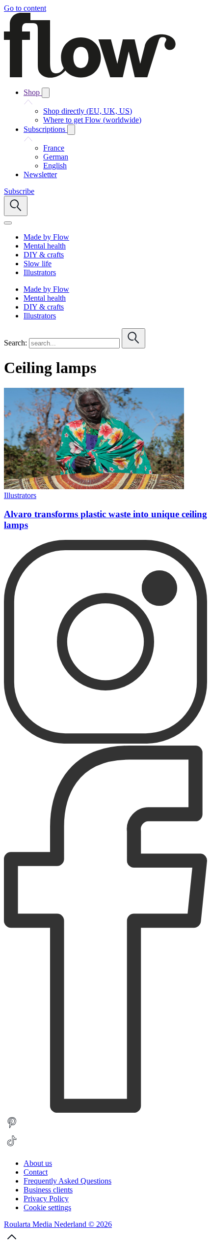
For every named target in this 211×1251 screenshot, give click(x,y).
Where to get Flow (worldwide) (92, 120)
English (55, 165)
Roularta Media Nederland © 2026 (58, 1224)
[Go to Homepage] (90, 75)
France (53, 148)
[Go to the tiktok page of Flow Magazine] (12, 1146)
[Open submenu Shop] (46, 93)
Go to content (25, 8)
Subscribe (19, 191)
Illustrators (20, 495)
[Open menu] (8, 222)
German (55, 157)
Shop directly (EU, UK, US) (87, 111)
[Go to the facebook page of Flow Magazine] (105, 1110)
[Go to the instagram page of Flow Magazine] (105, 741)
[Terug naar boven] (12, 1242)
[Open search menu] (15, 206)
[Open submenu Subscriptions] (71, 130)
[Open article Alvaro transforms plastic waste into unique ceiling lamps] (94, 486)
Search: (15, 343)
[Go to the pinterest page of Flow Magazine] (12, 1128)
